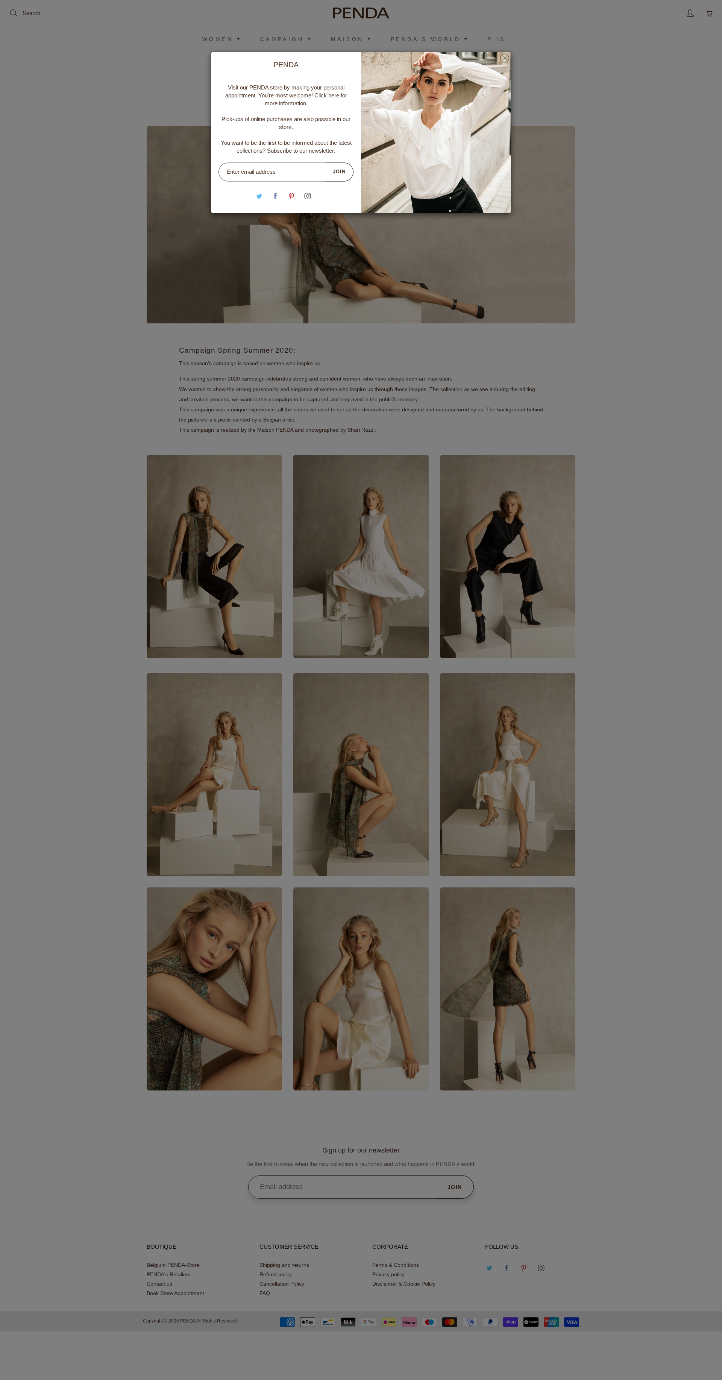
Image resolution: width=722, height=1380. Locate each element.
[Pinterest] (291, 196)
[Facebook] (275, 196)
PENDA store (265, 87)
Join (339, 171)
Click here (326, 95)
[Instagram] (307, 196)
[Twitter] (259, 196)
